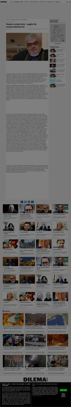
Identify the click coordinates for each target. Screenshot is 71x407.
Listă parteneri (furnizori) (37, 395)
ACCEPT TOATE (63, 390)
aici (5, 400)
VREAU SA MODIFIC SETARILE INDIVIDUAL (63, 395)
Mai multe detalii (17, 391)
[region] (35, 394)
